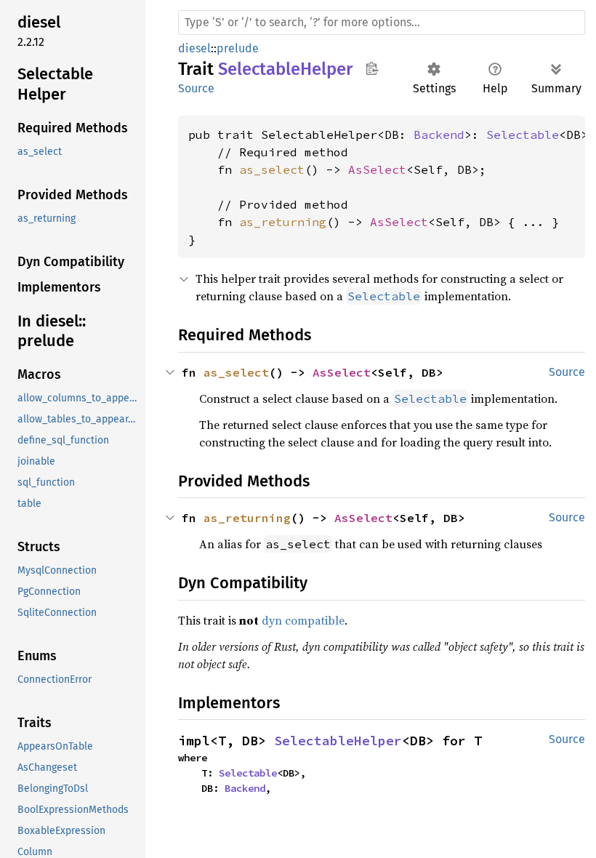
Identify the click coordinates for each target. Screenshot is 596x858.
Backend (439, 134)
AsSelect (377, 169)
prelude (238, 48)
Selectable (522, 134)
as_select (272, 169)
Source (196, 88)
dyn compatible (303, 620)
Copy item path (372, 68)
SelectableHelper (338, 740)
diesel (194, 48)
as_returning (282, 221)
